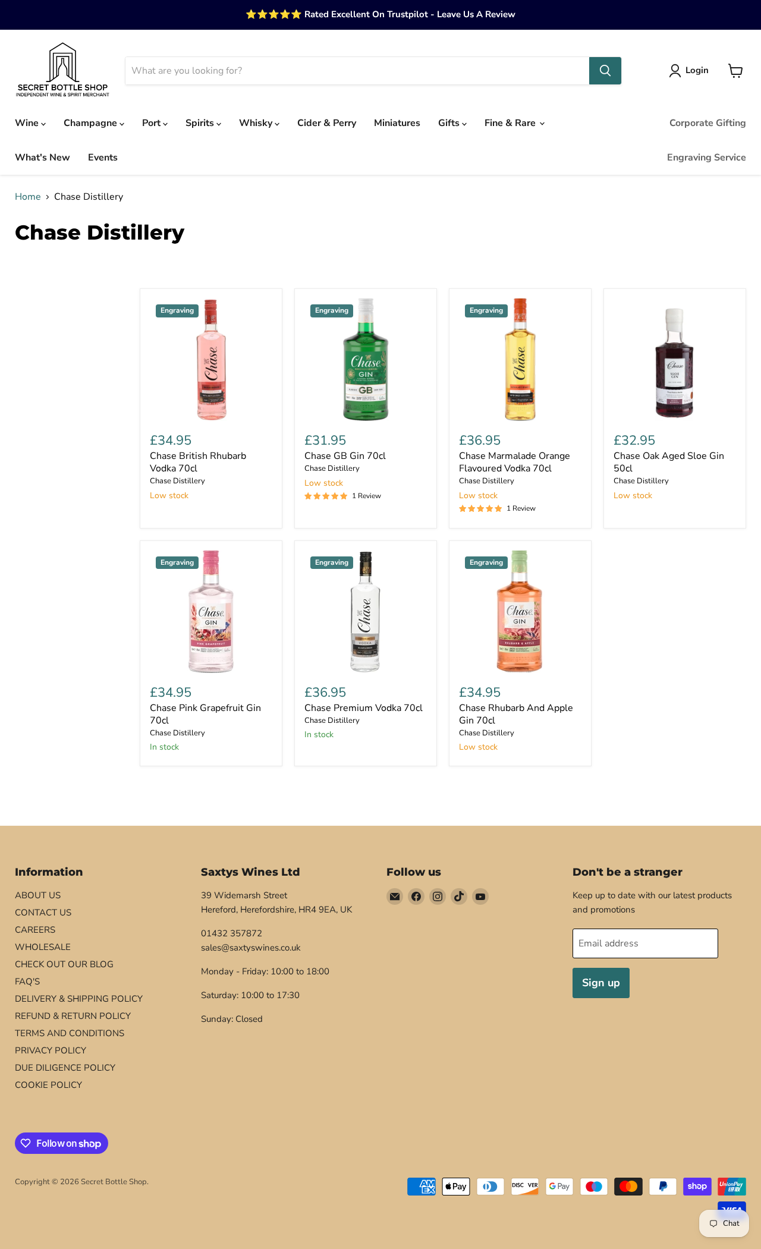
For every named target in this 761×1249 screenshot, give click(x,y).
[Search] (605, 70)
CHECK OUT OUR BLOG (64, 964)
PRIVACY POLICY (50, 1050)
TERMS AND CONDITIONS (69, 1033)
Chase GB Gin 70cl (345, 456)
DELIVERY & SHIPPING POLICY (79, 999)
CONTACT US (43, 912)
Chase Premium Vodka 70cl (363, 708)
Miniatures (397, 123)
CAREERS (35, 930)
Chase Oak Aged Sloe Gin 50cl (669, 462)
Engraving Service (706, 157)
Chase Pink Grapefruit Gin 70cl (205, 714)
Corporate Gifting (707, 123)
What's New (42, 157)
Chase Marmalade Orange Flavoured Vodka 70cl (514, 462)
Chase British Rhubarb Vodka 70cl (198, 462)
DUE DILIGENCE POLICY (65, 1068)
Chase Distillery (177, 481)
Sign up (601, 983)
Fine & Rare (511, 123)
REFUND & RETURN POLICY (73, 1016)
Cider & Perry (326, 123)
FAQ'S (27, 981)
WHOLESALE (43, 947)
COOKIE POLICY (48, 1085)
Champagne (92, 123)
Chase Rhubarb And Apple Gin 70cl (516, 714)
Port (152, 123)
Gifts (450, 123)
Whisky (257, 123)
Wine (28, 123)
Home (28, 196)
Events (103, 157)
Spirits (200, 123)
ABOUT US (38, 895)
